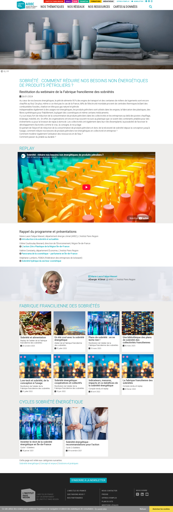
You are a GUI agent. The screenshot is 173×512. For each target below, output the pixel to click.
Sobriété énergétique (29, 463)
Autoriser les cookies (161, 509)
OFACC (68, 1)
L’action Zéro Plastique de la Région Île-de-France (45, 246)
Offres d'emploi (123, 1)
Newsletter (138, 1)
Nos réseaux (75, 6)
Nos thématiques (52, 6)
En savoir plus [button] (101, 509)
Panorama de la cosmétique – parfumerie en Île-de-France (49, 253)
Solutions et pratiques (68, 463)
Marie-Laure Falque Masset (104, 276)
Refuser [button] (143, 509)
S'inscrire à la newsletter (88, 480)
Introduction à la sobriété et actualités (40, 239)
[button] (151, 6)
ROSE (75, 1)
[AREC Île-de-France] (27, 5)
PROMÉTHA (84, 1)
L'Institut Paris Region (54, 1)
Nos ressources (99, 6)
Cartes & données (125, 6)
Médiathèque (108, 1)
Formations (96, 1)
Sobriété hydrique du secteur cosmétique (41, 261)
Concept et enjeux (48, 463)
